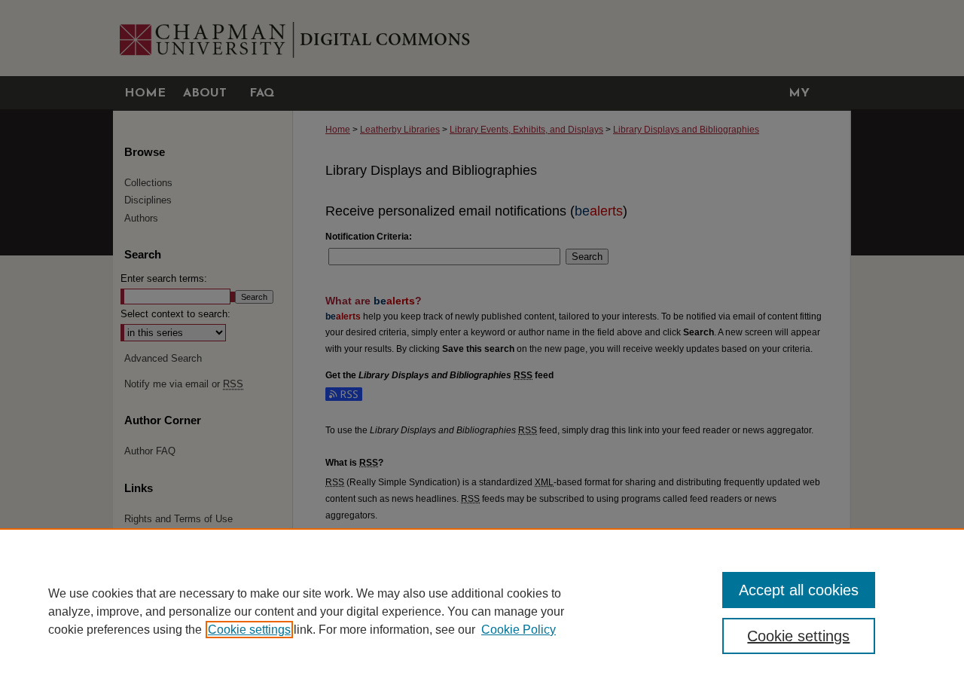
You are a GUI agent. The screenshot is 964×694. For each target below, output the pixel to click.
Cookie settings (249, 629)
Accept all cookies (799, 590)
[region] (482, 611)
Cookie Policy (518, 629)
